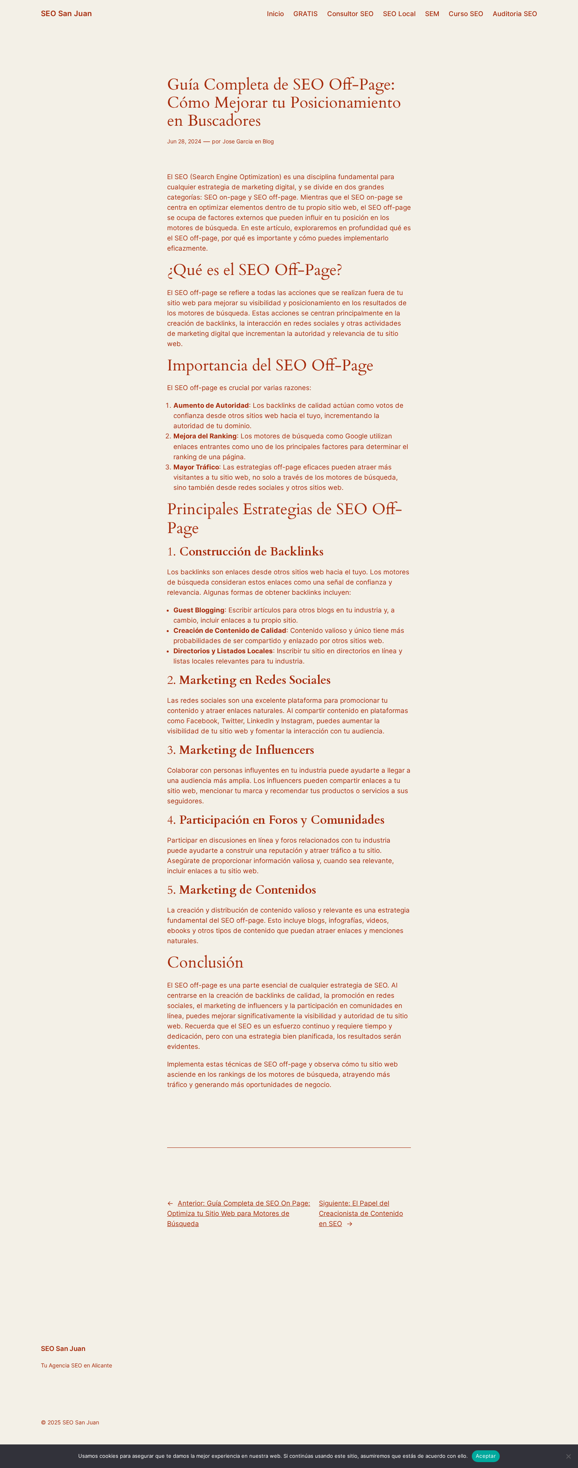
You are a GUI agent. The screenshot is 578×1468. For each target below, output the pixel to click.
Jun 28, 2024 (184, 141)
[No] (568, 1456)
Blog (268, 141)
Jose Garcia (238, 141)
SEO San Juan (66, 13)
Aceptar (486, 1456)
